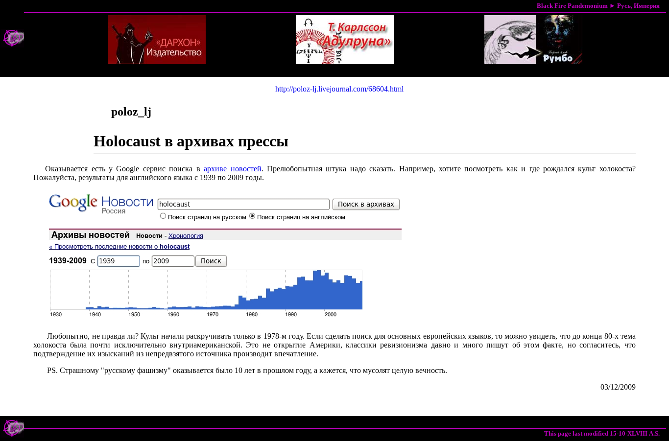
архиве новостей (232, 168)
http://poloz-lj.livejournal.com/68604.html (339, 89)
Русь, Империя (638, 5)
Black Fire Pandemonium (572, 5)
